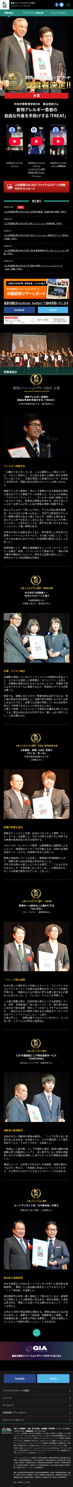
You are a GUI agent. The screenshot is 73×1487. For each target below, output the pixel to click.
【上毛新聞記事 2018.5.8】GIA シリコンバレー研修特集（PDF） (33, 223)
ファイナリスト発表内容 (33, 13)
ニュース (7, 1398)
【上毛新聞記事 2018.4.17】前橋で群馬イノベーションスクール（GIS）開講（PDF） (33, 267)
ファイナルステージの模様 (16, 1390)
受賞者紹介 (9, 13)
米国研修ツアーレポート (15, 1412)
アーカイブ (8, 1405)
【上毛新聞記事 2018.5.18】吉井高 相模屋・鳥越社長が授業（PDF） (35, 212)
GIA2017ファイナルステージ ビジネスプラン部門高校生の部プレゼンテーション (36, 169)
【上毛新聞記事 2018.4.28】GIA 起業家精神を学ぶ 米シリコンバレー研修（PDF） (36, 252)
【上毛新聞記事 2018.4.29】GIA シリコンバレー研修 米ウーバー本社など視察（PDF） (36, 237)
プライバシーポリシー (14, 1420)
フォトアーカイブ (58, 13)
